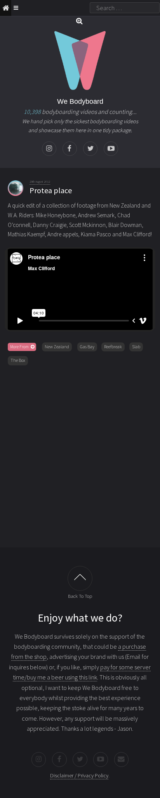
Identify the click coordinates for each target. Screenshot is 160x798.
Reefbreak (113, 346)
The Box (17, 360)
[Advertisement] (80, 455)
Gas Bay (87, 346)
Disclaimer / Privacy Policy (79, 775)
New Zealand (57, 346)
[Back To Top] (80, 578)
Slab (136, 346)
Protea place (51, 190)
